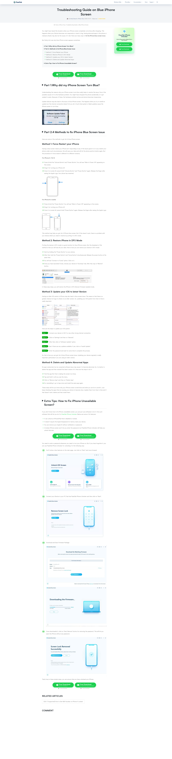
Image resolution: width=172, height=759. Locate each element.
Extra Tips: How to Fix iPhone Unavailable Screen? (61, 63)
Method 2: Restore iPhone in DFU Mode (58, 55)
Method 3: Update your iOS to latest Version (59, 57)
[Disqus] (74, 731)
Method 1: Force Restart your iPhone (57, 52)
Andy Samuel (73, 18)
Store (146, 2)
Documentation (137, 2)
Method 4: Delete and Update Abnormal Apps (60, 59)
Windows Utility (117, 2)
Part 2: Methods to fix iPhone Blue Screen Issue (60, 49)
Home (56, 25)
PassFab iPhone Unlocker (69, 414)
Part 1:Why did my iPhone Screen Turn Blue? (59, 46)
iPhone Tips (81, 18)
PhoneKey (127, 2)
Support (151, 2)
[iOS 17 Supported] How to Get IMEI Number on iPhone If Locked (63, 701)
